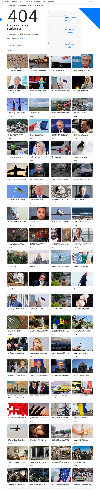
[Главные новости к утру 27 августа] (82, 108)
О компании (6, 491)
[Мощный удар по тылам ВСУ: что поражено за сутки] (39, 238)
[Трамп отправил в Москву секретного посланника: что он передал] (39, 195)
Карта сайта (96, 491)
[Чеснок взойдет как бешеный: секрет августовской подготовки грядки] (82, 304)
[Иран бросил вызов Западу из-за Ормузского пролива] (39, 413)
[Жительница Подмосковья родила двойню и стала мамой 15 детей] (17, 282)
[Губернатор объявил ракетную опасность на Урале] (61, 413)
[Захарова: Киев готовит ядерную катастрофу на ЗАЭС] (39, 151)
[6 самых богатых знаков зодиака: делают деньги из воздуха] (82, 238)
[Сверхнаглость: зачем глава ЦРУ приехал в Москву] (17, 108)
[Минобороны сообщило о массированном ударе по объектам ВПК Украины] (39, 108)
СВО (30, 5)
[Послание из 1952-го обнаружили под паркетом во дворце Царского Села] (17, 64)
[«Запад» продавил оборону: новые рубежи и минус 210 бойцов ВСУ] (39, 478)
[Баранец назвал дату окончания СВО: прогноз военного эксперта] (17, 173)
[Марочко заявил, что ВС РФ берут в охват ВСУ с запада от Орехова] (82, 325)
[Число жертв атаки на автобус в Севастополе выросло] (61, 64)
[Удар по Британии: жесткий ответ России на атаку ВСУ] (61, 86)
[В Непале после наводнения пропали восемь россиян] (61, 304)
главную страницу (21, 38)
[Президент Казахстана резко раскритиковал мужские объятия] (82, 64)
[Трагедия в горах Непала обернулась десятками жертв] (61, 282)
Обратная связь (90, 491)
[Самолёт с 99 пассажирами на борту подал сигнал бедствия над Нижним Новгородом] (17, 434)
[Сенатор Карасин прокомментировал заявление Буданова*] (39, 217)
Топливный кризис (39, 5)
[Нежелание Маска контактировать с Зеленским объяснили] (82, 129)
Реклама (11, 491)
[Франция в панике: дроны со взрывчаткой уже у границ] (39, 129)
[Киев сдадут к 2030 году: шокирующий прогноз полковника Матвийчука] (61, 347)
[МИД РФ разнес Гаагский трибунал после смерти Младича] (39, 304)
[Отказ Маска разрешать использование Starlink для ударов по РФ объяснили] (39, 282)
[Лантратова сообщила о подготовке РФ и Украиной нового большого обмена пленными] (39, 173)
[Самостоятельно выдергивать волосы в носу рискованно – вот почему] (39, 347)
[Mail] (2, 1)
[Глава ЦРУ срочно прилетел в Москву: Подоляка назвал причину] (17, 304)
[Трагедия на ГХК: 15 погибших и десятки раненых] (61, 151)
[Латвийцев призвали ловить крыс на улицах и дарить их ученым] (39, 325)
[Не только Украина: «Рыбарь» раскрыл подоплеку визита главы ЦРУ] (17, 238)
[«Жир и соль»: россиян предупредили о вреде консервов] (17, 325)
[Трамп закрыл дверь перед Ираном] (82, 282)
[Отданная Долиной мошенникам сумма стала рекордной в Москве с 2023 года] (82, 86)
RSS (41, 491)
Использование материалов (79, 491)
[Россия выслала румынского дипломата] (39, 260)
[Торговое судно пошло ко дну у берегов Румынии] (82, 217)
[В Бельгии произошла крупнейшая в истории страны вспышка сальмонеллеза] (82, 434)
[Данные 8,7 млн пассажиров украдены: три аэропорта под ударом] (17, 391)
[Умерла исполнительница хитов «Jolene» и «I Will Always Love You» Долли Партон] (39, 86)
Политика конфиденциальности (67, 491)
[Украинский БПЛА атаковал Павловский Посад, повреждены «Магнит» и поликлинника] (39, 456)
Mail (2, 491)
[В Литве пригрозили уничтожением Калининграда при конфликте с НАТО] (39, 64)
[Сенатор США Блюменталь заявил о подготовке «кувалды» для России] (61, 478)
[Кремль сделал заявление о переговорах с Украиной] (17, 86)
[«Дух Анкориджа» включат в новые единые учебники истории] (39, 391)
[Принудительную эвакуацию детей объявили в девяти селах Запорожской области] (82, 413)
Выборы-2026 (12, 5)
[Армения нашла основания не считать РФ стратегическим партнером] (61, 129)
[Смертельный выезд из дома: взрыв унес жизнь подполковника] (61, 391)
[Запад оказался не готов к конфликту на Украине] (82, 456)
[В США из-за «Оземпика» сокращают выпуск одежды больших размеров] (82, 260)
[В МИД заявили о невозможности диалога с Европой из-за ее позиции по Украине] (82, 369)
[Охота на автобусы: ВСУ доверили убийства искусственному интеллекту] (82, 195)
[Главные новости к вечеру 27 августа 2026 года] (17, 260)
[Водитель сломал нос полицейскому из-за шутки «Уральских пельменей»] (17, 151)
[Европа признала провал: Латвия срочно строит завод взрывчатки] (61, 108)
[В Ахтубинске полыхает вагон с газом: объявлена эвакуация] (82, 391)
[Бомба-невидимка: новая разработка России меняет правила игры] (82, 347)
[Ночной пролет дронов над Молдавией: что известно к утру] (61, 325)
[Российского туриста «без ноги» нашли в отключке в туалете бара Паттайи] (82, 478)
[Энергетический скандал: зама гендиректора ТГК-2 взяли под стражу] (17, 478)
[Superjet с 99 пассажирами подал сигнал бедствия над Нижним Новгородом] (61, 217)
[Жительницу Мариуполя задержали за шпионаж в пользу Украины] (61, 456)
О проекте (45, 491)
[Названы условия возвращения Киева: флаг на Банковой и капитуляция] (17, 195)
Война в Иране (22, 5)
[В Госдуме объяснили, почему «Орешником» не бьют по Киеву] (39, 434)
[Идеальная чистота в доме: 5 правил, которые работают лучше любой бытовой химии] (17, 456)
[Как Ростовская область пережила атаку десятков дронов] (82, 151)
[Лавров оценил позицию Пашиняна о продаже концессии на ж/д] (39, 369)
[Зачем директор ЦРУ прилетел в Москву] (61, 195)
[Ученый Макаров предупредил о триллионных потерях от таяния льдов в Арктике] (61, 260)
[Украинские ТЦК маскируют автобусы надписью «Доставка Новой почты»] (82, 173)
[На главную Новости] (6, 1)
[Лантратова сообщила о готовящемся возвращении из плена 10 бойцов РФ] (61, 369)
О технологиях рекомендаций (54, 491)
